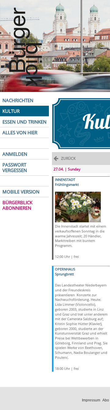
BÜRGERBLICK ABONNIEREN (17, 205)
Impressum (91, 400)
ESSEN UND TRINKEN (24, 122)
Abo (105, 400)
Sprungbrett (64, 274)
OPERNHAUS (65, 269)
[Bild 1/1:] (78, 206)
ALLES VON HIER (19, 132)
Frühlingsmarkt (67, 184)
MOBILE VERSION (20, 192)
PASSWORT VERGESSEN (14, 167)
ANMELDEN (14, 154)
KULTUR (11, 111)
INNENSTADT (65, 179)
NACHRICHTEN (17, 100)
